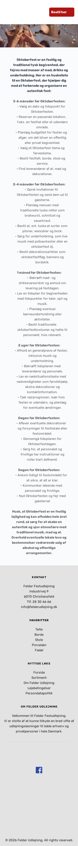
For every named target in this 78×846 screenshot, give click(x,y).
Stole (39, 640)
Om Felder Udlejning (39, 683)
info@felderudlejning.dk (39, 607)
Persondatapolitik (39, 693)
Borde (39, 635)
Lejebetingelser (39, 688)
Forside (39, 672)
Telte (39, 629)
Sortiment (39, 678)
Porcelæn (39, 645)
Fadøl (39, 650)
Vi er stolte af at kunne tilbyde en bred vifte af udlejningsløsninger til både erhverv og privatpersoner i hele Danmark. (39, 726)
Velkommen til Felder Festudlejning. (39, 716)
